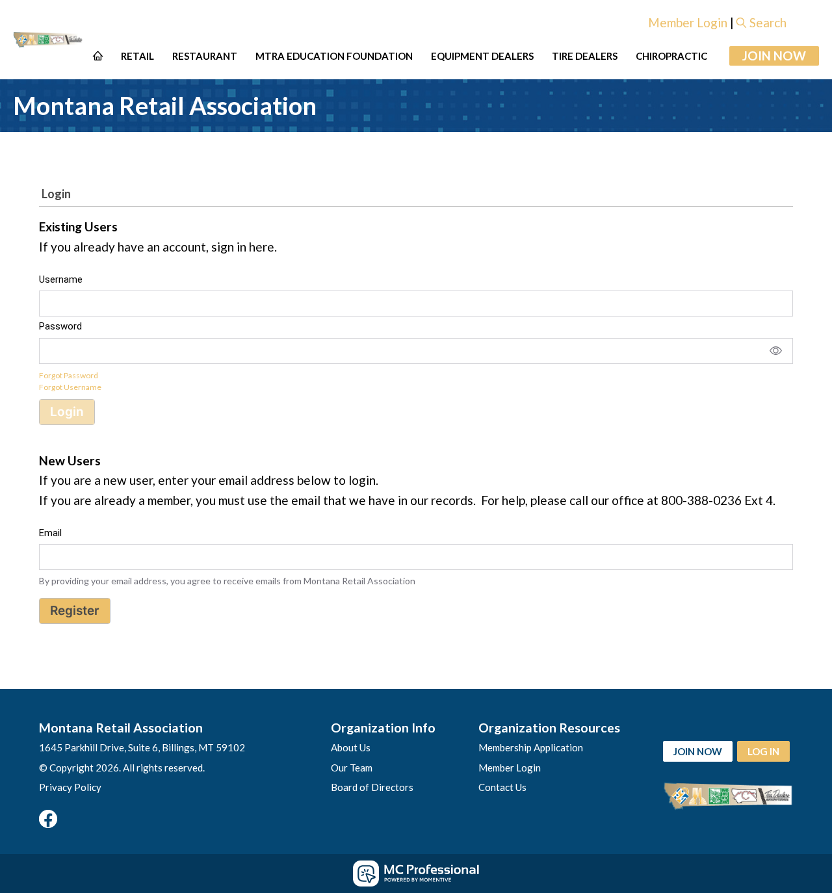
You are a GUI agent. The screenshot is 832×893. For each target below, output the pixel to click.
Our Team (351, 767)
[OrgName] (48, 39)
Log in (763, 751)
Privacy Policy (70, 787)
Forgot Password (68, 375)
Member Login (687, 22)
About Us (350, 747)
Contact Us (502, 787)
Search (767, 22)
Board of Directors (372, 787)
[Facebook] (48, 819)
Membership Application (530, 747)
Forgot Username (70, 387)
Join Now (774, 55)
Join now (697, 751)
